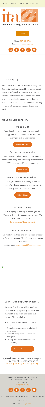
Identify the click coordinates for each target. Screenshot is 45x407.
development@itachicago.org (22, 222)
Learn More (22, 170)
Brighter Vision (27, 404)
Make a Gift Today (22, 144)
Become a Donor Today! (23, 349)
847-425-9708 (25, 41)
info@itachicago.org (25, 44)
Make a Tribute (22, 195)
